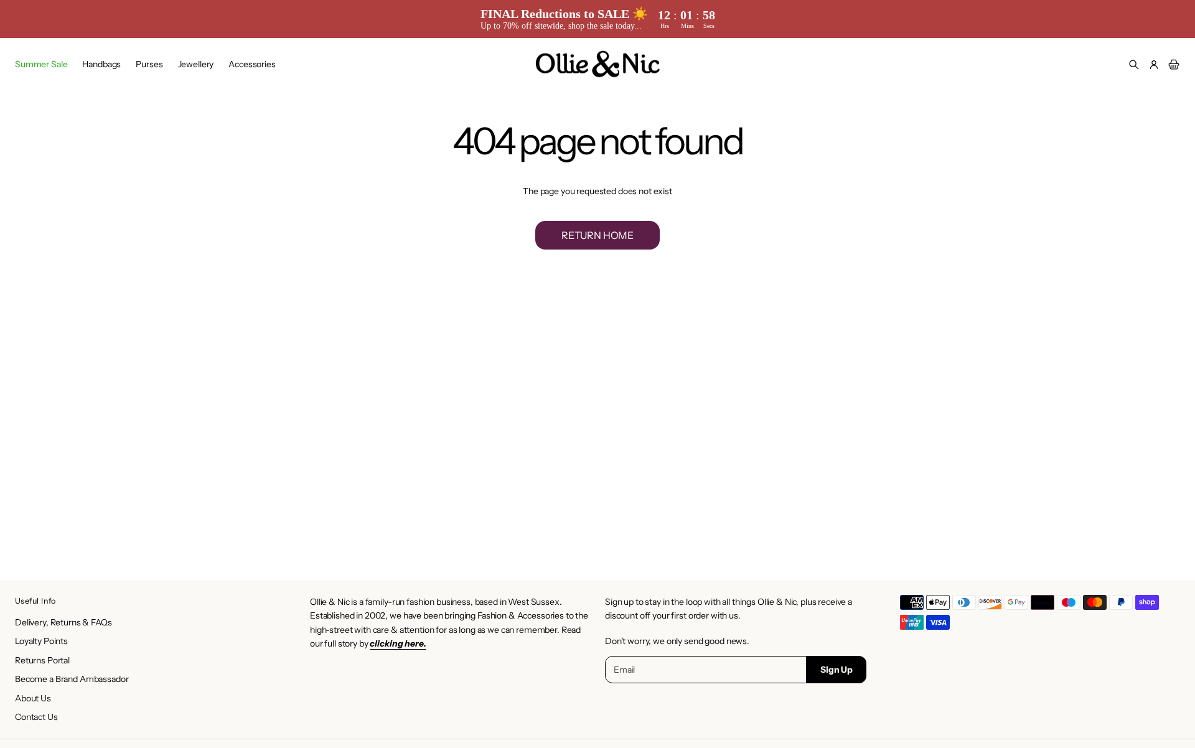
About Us (33, 698)
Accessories (251, 64)
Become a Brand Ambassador (72, 679)
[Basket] (1172, 65)
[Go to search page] (1134, 65)
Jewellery (196, 64)
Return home (597, 235)
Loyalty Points (41, 641)
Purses (149, 64)
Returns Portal (42, 660)
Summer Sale (41, 64)
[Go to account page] (1154, 65)
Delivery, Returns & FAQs (63, 622)
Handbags (101, 64)
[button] (1134, 65)
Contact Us (36, 716)
